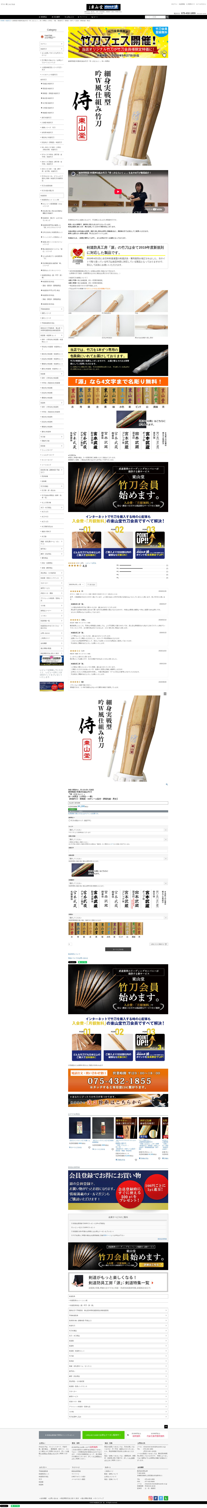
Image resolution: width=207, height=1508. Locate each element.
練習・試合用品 (46, 554)
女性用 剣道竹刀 (47, 132)
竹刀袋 (43, 437)
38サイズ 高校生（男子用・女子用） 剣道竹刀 (52, 163)
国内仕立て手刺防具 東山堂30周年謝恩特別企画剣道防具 (50, 329)
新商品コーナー (46, 610)
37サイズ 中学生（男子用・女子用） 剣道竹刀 (52, 156)
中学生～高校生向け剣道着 (51, 383)
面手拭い (44, 549)
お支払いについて (110, 1476)
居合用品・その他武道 (48, 573)
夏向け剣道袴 (46, 432)
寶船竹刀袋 (45, 441)
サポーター (44, 583)
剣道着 (43, 374)
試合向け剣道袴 (47, 422)
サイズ (71, 826)
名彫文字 (71, 847)
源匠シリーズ (46, 313)
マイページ (83, 17)
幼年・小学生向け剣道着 (50, 378)
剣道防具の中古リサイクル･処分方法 (50, 627)
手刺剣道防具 (45, 309)
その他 (43, 605)
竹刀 (40, 1479)
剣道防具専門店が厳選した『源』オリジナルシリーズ (52, 226)
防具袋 (43, 446)
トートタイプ (46, 465)
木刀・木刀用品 (46, 507)
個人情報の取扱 (46, 648)
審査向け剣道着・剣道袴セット (52, 364)
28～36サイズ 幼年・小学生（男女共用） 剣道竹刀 (51, 148)
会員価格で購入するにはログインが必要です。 (84, 813)
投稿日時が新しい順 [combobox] (75, 584)
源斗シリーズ (46, 318)
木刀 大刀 (45, 512)
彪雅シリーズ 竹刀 (48, 127)
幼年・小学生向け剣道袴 (50, 407)
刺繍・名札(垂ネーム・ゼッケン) (50, 543)
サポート (108, 1467)
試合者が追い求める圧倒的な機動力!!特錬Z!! (52, 212)
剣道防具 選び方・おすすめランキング (52, 219)
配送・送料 (76, 1443)
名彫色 (71, 914)
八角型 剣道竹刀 (47, 122)
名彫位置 (72, 855)
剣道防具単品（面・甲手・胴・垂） (52, 276)
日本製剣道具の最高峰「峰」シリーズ (52, 264)
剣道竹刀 (8, 20)
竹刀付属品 (44, 486)
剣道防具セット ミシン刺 (50, 200)
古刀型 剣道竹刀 (48, 103)
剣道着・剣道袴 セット (48, 335)
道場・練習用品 (47, 568)
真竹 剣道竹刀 (46, 117)
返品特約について (74, 954)
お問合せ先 (141, 1443)
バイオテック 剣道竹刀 (49, 74)
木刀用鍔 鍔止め (47, 526)
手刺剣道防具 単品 (48, 323)
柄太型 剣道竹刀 (48, 98)
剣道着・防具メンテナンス (50, 578)
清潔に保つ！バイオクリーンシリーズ (52, 243)
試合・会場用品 (47, 563)
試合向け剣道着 (47, 393)
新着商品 (44, 17)
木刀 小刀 (45, 521)
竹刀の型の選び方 (48, 190)
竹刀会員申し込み (75, 1417)
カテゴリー (43, 1467)
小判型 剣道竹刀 (48, 108)
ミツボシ (44, 616)
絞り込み (92, 584)
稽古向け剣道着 (47, 388)
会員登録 (182, 4)
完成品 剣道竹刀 (48, 84)
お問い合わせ (45, 633)
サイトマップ (99, 1498)
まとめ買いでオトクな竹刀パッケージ (52, 54)
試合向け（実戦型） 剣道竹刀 (52, 142)
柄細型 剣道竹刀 (48, 113)
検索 (167, 17)
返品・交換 (108, 1443)
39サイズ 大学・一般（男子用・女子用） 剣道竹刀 (51, 170)
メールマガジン (201, 4)
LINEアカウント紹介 (78, 1476)
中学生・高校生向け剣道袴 (51, 412)
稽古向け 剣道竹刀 (48, 137)
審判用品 (45, 558)
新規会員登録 (162, 1239)
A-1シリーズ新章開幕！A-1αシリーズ (52, 205)
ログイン (174, 4)
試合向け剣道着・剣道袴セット (52, 359)
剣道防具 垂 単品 (48, 304)
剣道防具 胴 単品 (48, 295)
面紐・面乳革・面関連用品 (52, 285)
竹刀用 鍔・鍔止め (48, 490)
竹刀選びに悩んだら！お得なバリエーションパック (52, 61)
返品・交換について (111, 1479)
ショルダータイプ (48, 455)
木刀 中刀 (45, 516)
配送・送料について (111, 1474)
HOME (2, 20)
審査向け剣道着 (47, 398)
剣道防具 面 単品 (48, 281)
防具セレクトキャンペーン (52, 270)
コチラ (112, 844)
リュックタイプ (47, 450)
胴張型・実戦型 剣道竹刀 (51, 93)
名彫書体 (72, 880)
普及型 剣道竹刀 (48, 88)
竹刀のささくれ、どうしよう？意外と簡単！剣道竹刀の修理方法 (52, 178)
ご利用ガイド (191, 4)
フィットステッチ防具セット (52, 237)
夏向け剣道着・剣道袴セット (51, 369)
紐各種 (44, 481)
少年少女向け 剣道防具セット (53, 232)
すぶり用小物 (46, 502)
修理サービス (45, 588)
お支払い (42, 1443)
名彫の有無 (72, 836)
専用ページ (107, 1235)
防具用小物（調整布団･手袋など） (50, 471)
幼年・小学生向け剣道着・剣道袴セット (52, 341)
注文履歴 (57, 17)
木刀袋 (44, 536)
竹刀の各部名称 (47, 185)
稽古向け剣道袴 (47, 417)
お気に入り (70, 17)
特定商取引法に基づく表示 (50, 653)
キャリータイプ (47, 460)
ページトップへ (166, 1426)
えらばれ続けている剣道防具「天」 (52, 257)
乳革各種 (45, 476)
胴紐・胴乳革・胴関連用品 (52, 299)
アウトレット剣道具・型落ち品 (50, 599)
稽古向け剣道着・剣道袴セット (52, 354)
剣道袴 (43, 403)
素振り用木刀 (46, 531)
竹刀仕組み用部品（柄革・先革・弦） (51, 496)
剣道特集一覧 (45, 621)
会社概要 (44, 643)
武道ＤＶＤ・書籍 (47, 593)
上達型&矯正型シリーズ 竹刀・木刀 (52, 69)
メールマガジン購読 (78, 1479)
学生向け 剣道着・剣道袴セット (52, 348)
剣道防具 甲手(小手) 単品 (51, 290)
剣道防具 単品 (43, 1476)
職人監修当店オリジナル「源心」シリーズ (52, 250)
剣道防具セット (44, 1474)
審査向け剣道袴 (47, 427)
